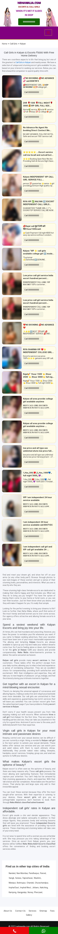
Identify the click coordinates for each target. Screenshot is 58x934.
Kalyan (23, 44)
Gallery (29, 915)
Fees (52, 911)
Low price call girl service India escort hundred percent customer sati (38, 278)
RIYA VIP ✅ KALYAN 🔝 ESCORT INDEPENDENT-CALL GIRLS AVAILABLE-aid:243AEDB (38, 204)
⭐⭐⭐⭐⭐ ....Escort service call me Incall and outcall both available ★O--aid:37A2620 (38, 155)
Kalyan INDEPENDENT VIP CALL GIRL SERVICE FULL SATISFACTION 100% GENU (38, 180)
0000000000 (29, 22)
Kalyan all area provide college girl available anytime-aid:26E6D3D (38, 426)
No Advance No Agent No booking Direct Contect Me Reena (36, 130)
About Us (8, 911)
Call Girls (13, 44)
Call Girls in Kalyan (23, 62)
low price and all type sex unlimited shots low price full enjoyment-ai (37, 451)
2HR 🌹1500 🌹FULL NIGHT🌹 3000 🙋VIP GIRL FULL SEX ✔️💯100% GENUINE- (38, 106)
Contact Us (20, 911)
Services (32, 911)
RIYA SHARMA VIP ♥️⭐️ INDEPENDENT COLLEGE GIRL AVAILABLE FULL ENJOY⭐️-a (37, 352)
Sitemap (43, 911)
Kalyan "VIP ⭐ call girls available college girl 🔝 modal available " (38, 254)
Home (4, 44)
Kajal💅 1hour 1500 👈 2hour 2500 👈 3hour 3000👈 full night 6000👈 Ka (38, 377)
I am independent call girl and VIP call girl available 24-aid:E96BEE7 (37, 549)
